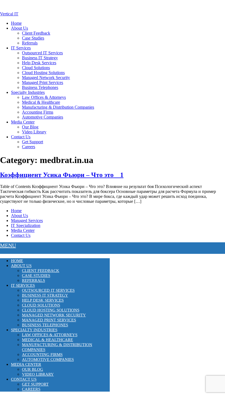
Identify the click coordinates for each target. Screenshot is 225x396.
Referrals (30, 43)
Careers (28, 146)
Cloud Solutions (36, 67)
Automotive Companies (42, 117)
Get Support (32, 141)
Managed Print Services (42, 82)
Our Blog (30, 127)
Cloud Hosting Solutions (43, 72)
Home (16, 23)
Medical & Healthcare (41, 102)
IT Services (21, 48)
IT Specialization (25, 225)
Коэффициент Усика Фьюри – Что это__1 (61, 174)
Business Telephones (40, 87)
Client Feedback (36, 33)
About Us (19, 28)
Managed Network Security (46, 77)
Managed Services (27, 220)
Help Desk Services (39, 62)
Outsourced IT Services (42, 52)
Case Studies (33, 38)
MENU (8, 245)
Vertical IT (9, 14)
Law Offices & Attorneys (44, 97)
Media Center (23, 122)
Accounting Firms (37, 112)
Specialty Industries (28, 92)
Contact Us (20, 136)
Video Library (34, 132)
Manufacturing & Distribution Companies (58, 107)
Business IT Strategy (40, 57)
